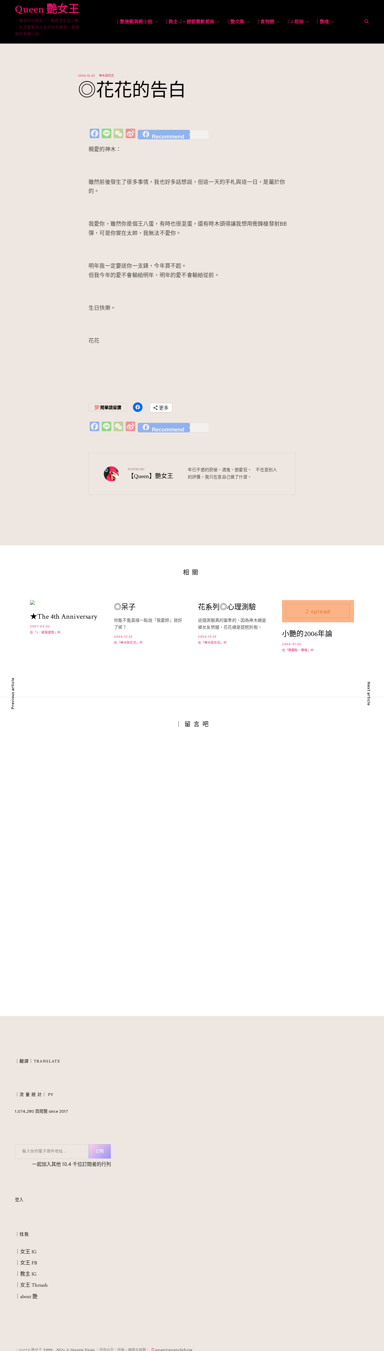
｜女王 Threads (31, 1285)
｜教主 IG (26, 1274)
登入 (19, 1200)
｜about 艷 (26, 1296)
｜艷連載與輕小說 (134, 22)
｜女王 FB (26, 1263)
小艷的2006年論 (307, 634)
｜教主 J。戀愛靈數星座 (189, 22)
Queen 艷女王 (47, 9)
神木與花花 (106, 76)
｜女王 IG (26, 1252)
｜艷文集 (235, 22)
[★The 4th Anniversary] (66, 602)
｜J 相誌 (295, 22)
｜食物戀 (265, 22)
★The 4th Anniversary (63, 616)
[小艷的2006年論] (318, 611)
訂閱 (100, 1151)
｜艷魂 (322, 22)
